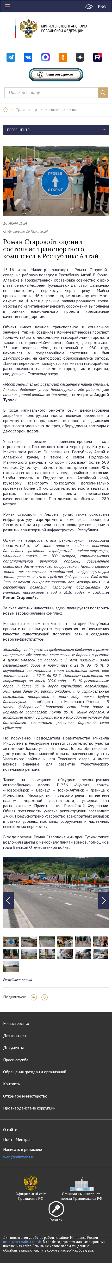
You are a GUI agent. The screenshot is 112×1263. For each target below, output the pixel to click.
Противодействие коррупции (29, 1108)
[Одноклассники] (46, 997)
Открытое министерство (25, 1096)
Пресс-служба (15, 1059)
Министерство (16, 1023)
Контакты (12, 1083)
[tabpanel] (56, 892)
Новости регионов (61, 110)
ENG (102, 6)
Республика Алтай (17, 979)
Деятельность (15, 1035)
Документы (13, 1047)
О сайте (10, 1129)
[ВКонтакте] (35, 997)
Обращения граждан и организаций (34, 1071)
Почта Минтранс (18, 1139)
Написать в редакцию (22, 1153)
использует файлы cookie (22, 1242)
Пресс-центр (26, 110)
